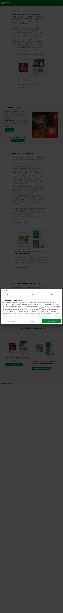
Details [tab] (31, 295)
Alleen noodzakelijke (11, 321)
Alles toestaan (51, 321)
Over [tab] (52, 295)
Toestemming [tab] (11, 295)
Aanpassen (31, 321)
